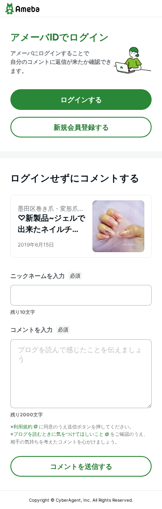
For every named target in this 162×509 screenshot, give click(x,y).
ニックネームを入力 (37, 275)
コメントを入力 (31, 329)
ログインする (81, 99)
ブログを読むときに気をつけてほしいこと (58, 434)
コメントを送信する (81, 466)
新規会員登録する (81, 127)
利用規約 (22, 427)
